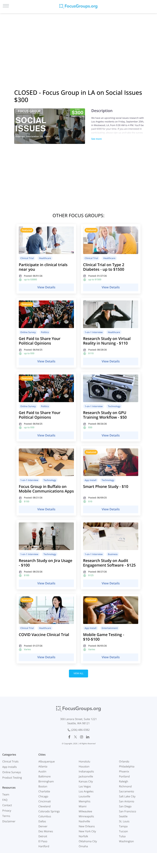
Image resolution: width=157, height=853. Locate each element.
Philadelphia (126, 766)
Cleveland (44, 806)
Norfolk (83, 836)
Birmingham (46, 781)
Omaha (83, 846)
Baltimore (44, 776)
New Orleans (87, 826)
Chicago (43, 796)
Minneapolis (86, 816)
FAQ (4, 800)
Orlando (124, 761)
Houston (84, 766)
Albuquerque (46, 761)
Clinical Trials (10, 761)
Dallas (42, 821)
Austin (42, 771)
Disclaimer (8, 821)
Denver (42, 826)
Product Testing (12, 778)
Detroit (42, 836)
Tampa (123, 826)
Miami (82, 806)
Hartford (43, 846)
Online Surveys (11, 772)
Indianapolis (86, 771)
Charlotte (44, 791)
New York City (87, 831)
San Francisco (127, 811)
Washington (126, 841)
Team (5, 794)
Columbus (44, 816)
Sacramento (126, 791)
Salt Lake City (127, 796)
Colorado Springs (49, 811)
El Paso (42, 841)
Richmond (125, 786)
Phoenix (124, 771)
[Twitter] (75, 737)
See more (96, 138)
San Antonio (126, 801)
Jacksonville (86, 776)
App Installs (9, 767)
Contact (7, 805)
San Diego (125, 806)
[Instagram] (81, 737)
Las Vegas (85, 786)
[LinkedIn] (88, 737)
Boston (42, 786)
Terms (6, 816)
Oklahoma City (88, 841)
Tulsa (122, 836)
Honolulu (84, 761)
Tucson (123, 831)
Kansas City (86, 781)
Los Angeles (86, 791)
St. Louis (124, 821)
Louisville (84, 796)
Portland (124, 776)
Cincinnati (44, 801)
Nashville (84, 821)
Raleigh (123, 781)
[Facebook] (69, 737)
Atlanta (42, 766)
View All (78, 673)
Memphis (84, 801)
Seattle (123, 816)
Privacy (6, 811)
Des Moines (45, 831)
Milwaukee (85, 811)
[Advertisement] (78, 46)
